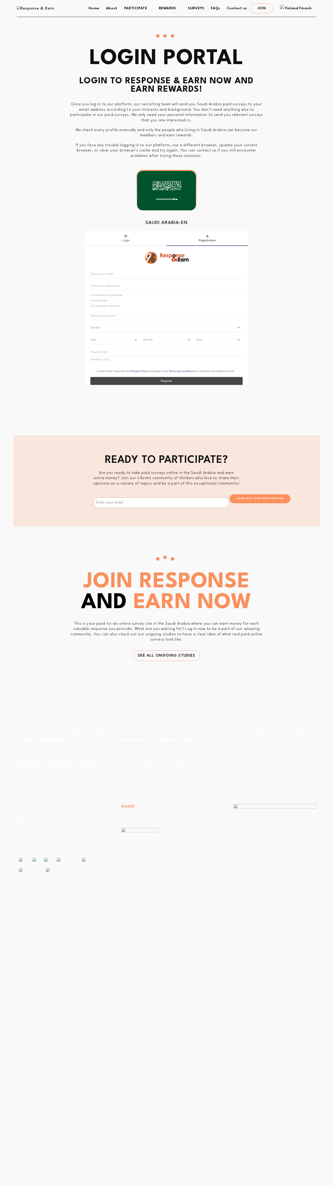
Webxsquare (306, 1171)
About (24, 818)
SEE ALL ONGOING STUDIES (166, 656)
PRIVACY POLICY (300, 1154)
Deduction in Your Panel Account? (163, 817)
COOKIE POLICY (254, 1154)
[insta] (53, 870)
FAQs (22, 824)
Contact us (30, 834)
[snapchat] (30, 870)
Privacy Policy (33, 829)
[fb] (23, 860)
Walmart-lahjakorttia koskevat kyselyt (83, 829)
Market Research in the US (153, 812)
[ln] (47, 860)
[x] (35, 860)
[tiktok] (89, 860)
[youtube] (67, 860)
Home (23, 813)
